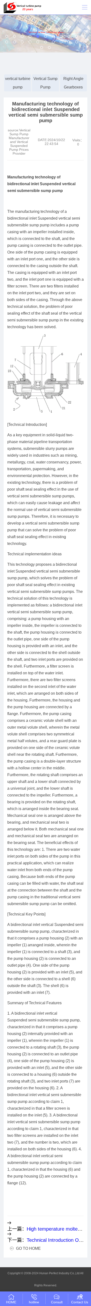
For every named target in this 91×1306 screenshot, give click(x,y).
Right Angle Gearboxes (73, 83)
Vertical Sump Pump (45, 83)
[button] (6, 36)
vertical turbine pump (17, 83)
